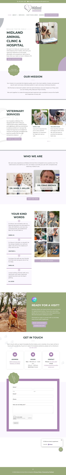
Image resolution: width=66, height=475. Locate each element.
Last (34, 391)
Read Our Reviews (47, 260)
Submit (16, 423)
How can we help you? (19, 404)
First (14, 391)
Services (21, 15)
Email (15, 393)
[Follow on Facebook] (33, 469)
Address (15, 359)
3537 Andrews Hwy (15, 361)
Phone (14, 399)
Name (15, 387)
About (14, 15)
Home (9, 15)
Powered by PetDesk (48, 472)
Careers (41, 15)
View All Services (14, 139)
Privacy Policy (38, 472)
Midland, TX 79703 (15, 363)
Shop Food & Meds (32, 15)
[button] (61, 449)
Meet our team (33, 198)
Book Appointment (51, 15)
